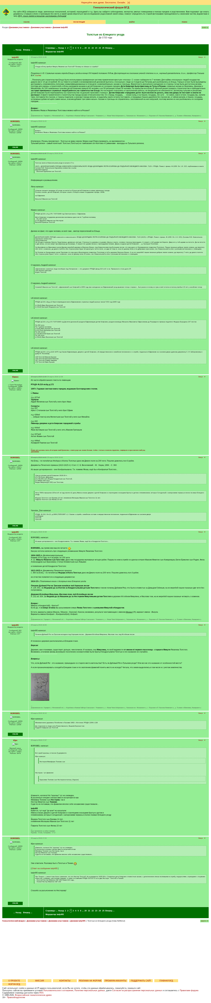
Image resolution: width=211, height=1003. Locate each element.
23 (96, 48)
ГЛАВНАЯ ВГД (166, 981)
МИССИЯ (39, 981)
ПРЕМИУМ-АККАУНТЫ (115, 981)
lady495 (60, 52)
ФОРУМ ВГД (14, 984)
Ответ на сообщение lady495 (44, 868)
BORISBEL (15, 121)
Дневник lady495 (60, 27)
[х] (129, 2)
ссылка (38, 75)
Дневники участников (19, 27)
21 (89, 48)
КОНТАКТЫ (64, 981)
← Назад (17, 50)
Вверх (200, 57)
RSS (41, 993)
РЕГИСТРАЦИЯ (79, 22)
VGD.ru (26, 22)
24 (100, 48)
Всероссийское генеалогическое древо (33, 995)
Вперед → (27, 50)
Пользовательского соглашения (58, 990)
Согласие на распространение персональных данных (137, 990)
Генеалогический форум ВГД (111, 7)
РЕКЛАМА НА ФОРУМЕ (90, 981)
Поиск (184, 22)
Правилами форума (189, 990)
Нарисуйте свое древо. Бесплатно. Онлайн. (103, 2)
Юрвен (15, 377)
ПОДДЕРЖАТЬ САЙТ (141, 981)
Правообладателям (16, 997)
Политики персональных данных (89, 990)
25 (103, 48)
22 (93, 48)
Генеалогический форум (13, 921)
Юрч (15, 740)
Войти (132, 22)
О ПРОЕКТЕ (14, 981)
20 (85, 48)
